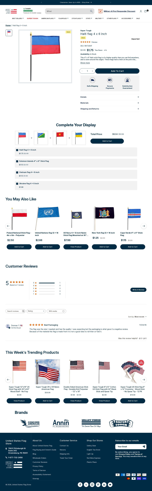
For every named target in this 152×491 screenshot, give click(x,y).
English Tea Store (93, 450)
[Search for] (91, 11)
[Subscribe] (143, 446)
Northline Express (93, 458)
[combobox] (36, 311)
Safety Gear (91, 446)
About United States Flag (42, 446)
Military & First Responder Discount (119, 11)
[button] (18, 18)
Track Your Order (66, 458)
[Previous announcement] (41, 2)
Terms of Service (39, 470)
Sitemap (36, 479)
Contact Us (64, 446)
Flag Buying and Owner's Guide (44, 450)
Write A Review (138, 290)
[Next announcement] (110, 2)
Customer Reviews (40, 462)
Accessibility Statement (42, 474)
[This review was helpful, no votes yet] (140, 338)
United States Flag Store (21, 485)
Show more (85, 63)
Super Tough (85, 31)
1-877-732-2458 (15, 457)
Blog (34, 454)
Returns (63, 450)
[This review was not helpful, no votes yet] (144, 338)
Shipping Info (65, 454)
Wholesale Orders (39, 458)
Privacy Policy (38, 466)
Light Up (90, 454)
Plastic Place (92, 462)
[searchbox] (13, 311)
